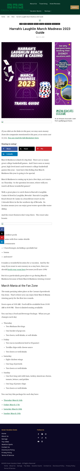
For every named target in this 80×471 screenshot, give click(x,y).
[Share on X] (2, 233)
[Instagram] (45, 434)
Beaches (36, 24)
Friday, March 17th (12, 405)
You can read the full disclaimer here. (23, 138)
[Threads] (42, 441)
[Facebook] (38, 434)
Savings (41, 24)
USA (8, 17)
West (12, 17)
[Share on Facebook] (2, 229)
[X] (45, 438)
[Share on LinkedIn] (2, 242)
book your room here (17, 269)
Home (3, 17)
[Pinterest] (38, 438)
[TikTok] (42, 438)
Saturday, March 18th (13, 409)
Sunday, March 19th (12, 413)
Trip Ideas (30, 24)
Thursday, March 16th (13, 400)
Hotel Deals (48, 24)
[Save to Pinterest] (2, 238)
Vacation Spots (55, 24)
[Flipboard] (42, 434)
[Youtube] (38, 441)
